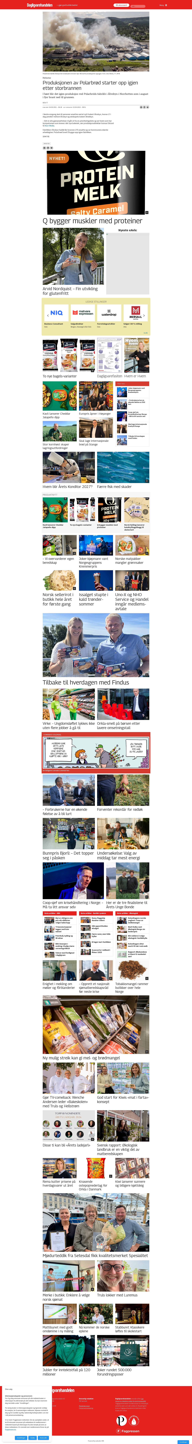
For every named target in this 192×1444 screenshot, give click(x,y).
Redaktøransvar (84, 1406)
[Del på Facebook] (141, 107)
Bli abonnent (121, 5)
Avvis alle (43, 1438)
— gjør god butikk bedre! (67, 5)
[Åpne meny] (163, 5)
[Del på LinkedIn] (144, 107)
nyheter (47, 144)
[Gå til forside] (39, 5)
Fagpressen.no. (10, 1429)
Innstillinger (183, 1442)
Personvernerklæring (86, 1408)
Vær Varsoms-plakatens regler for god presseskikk (130, 1400)
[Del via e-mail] (147, 107)
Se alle (146, 333)
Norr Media (49, 125)
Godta (32, 1438)
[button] (48, 315)
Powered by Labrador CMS (96, 1441)
